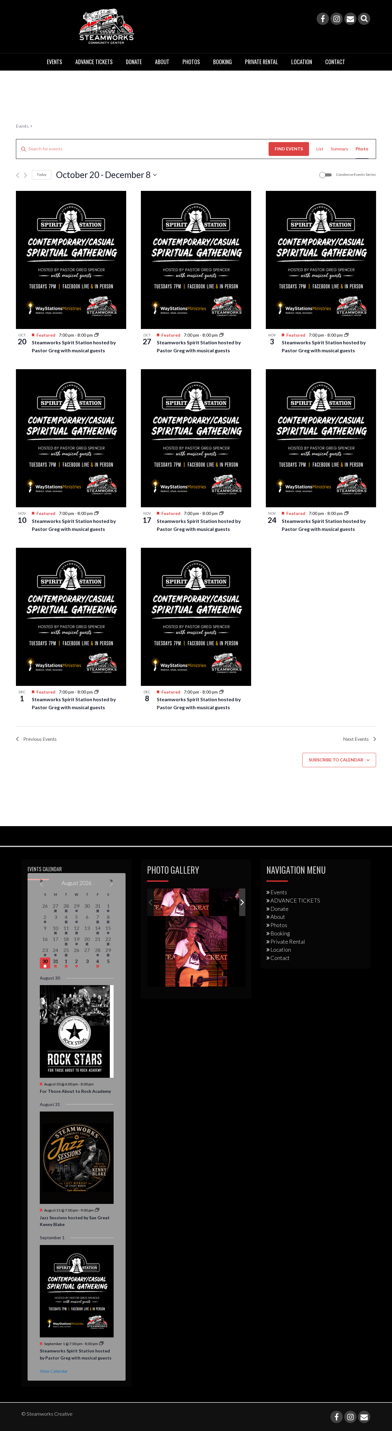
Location (301, 62)
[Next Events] (25, 175)
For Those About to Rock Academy (75, 1091)
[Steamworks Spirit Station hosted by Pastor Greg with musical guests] (71, 260)
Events (54, 62)
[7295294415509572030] (237, 902)
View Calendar (54, 1371)
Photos (191, 62)
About (162, 62)
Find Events (289, 148)
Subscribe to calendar (336, 759)
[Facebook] (323, 19)
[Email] (350, 19)
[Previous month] (42, 884)
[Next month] (112, 884)
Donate (134, 62)
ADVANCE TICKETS (94, 62)
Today (42, 174)
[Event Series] (96, 335)
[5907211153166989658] (181, 902)
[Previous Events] (17, 175)
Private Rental (261, 62)
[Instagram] (336, 19)
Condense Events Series (356, 174)
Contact (335, 62)
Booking (222, 62)
